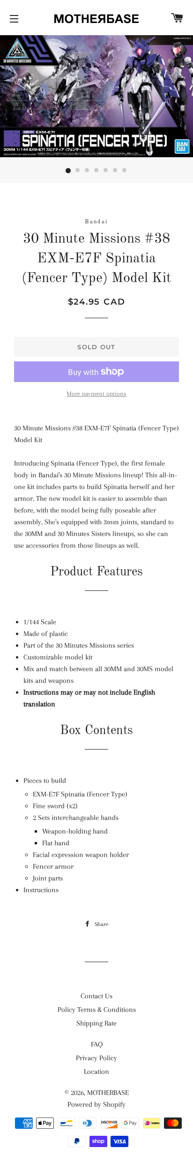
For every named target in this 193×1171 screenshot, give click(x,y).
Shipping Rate (96, 1023)
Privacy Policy (96, 1058)
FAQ (97, 1044)
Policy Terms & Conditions (97, 1009)
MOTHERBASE (108, 1092)
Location (96, 1071)
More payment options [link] (96, 393)
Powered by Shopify (96, 1104)
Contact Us (96, 996)
